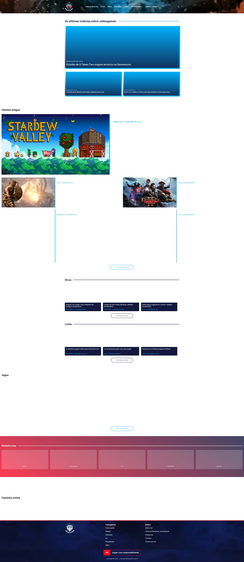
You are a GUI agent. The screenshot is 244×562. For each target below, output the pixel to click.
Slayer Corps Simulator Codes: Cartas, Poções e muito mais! (79, 212)
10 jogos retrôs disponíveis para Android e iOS (195, 212)
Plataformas (136, 7)
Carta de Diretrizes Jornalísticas (157, 531)
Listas (103, 7)
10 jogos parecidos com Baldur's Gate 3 (193, 180)
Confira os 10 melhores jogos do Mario (156, 349)
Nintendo (170, 466)
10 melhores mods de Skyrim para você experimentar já (77, 180)
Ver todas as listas (122, 360)
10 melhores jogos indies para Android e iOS (82, 349)
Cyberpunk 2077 (41, 422)
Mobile (219, 466)
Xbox (25, 466)
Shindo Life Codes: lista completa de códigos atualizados (80, 305)
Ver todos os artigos (122, 267)
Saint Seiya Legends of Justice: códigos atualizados (157, 305)
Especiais (118, 7)
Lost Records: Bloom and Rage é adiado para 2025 (85, 92)
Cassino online (151, 7)
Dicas (110, 7)
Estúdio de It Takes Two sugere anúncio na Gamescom (98, 64)
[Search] (178, 6)
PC (122, 466)
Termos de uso (150, 542)
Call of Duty (122, 399)
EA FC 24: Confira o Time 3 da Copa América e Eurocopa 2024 (147, 92)
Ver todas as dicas (122, 316)
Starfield (41, 399)
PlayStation (73, 466)
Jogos (126, 7)
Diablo (203, 399)
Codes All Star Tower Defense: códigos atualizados (118, 305)
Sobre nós (149, 528)
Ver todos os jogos (122, 428)
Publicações (110, 528)
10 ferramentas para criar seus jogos (117, 349)
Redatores (149, 535)
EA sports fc (122, 422)
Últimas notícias (91, 7)
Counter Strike (203, 422)
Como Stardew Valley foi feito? (131, 119)
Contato (148, 538)
